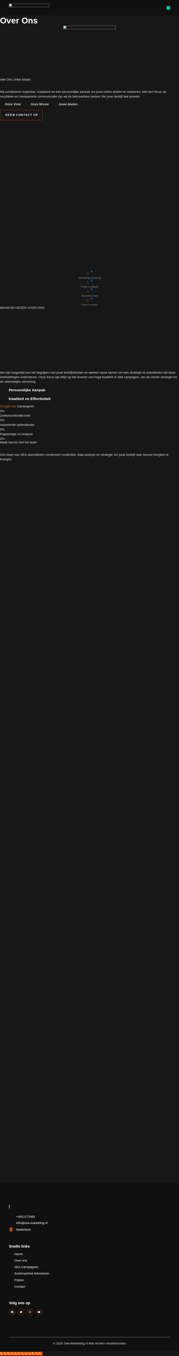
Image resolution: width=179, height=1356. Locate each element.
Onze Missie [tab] (40, 104)
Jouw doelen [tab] (68, 104)
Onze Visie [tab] (13, 104)
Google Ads (8, 406)
